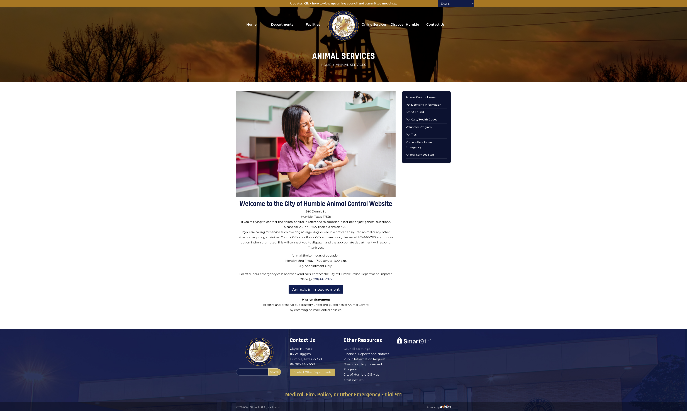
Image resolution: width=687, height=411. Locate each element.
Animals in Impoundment (316, 289)
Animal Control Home (420, 97)
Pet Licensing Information (423, 104)
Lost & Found (415, 112)
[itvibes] (445, 407)
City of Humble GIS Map (361, 374)
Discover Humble (405, 24)
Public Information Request (365, 359)
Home (251, 24)
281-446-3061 (305, 364)
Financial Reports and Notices (366, 354)
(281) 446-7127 (322, 279)
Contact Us (435, 24)
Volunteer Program (419, 127)
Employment (354, 379)
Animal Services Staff (420, 154)
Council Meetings (357, 348)
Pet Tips (411, 134)
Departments (282, 24)
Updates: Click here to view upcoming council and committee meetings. (343, 3)
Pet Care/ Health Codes (421, 119)
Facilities (313, 24)
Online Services (374, 24)
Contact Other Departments (312, 372)
